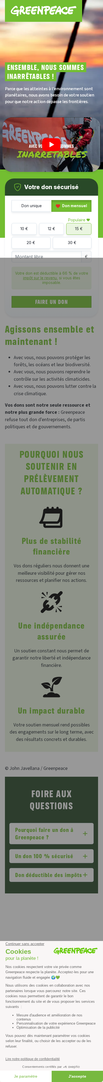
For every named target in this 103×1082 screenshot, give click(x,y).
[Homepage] (43, 11)
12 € (51, 228)
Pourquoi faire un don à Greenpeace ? (44, 833)
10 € (24, 228)
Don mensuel (74, 206)
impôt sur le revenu (40, 278)
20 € (31, 242)
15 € (79, 228)
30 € (72, 242)
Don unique (31, 206)
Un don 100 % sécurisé (44, 856)
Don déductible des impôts (48, 875)
